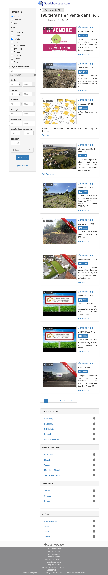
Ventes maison (54, 554)
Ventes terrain (54, 556)
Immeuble (18, 48)
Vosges (47, 465)
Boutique (17, 55)
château (47, 496)
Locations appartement (54, 559)
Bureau (17, 58)
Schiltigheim (49, 429)
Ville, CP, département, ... (20, 66)
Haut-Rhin (48, 454)
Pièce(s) (14, 109)
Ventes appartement (54, 551)
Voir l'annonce (84, 54)
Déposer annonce (54, 569)
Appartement (19, 32)
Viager (16, 23)
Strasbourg (48, 418)
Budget (14, 99)
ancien (47, 531)
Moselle (47, 459)
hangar (47, 501)
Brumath (47, 434)
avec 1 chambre (51, 521)
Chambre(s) (16, 119)
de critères (23, 165)
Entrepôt (17, 52)
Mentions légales (30, 572)
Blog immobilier (54, 564)
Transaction (16, 11)
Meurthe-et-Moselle (52, 470)
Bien (13, 27)
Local (16, 42)
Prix (58, 19)
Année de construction (21, 129)
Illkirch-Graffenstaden (53, 439)
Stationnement (20, 45)
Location (17, 19)
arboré (47, 536)
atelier (47, 490)
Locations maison (54, 561)
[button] (35, 75)
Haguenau (48, 423)
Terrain (17, 39)
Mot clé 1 (15, 138)
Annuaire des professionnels (54, 567)
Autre (16, 62)
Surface (14, 80)
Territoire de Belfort (52, 475)
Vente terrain (85, 27)
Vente (16, 16)
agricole (47, 526)
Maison (17, 35)
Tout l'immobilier (54, 548)
